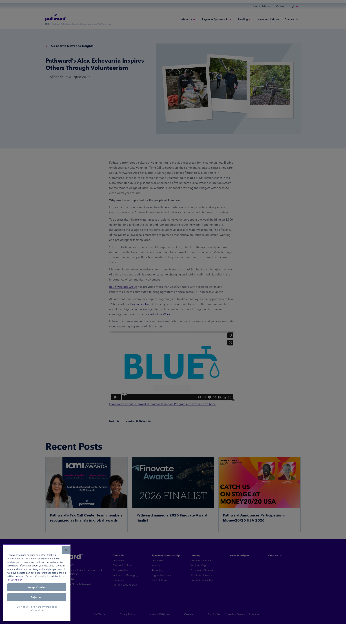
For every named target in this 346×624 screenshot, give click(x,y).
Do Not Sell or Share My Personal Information (37, 608)
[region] (36, 582)
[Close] (66, 550)
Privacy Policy (15, 579)
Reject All (37, 597)
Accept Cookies (36, 587)
